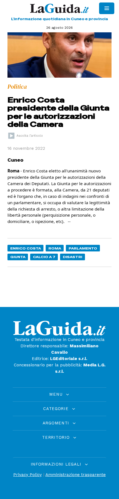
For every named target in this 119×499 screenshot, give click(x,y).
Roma (54, 248)
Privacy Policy (27, 474)
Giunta (17, 257)
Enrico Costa (25, 248)
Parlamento (83, 248)
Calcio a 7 (44, 257)
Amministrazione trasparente (75, 474)
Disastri (72, 257)
